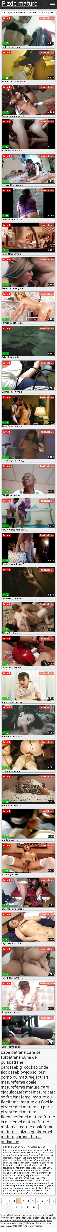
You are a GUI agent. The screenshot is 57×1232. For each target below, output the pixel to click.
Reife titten (20, 1217)
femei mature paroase (26, 1134)
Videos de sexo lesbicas (28, 1220)
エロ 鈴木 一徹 (20, 1226)
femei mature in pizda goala (27, 1129)
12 (22, 1207)
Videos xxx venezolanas (39, 1217)
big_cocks (25, 1067)
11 (15, 1207)
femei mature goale (25, 1126)
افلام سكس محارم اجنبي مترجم (37, 1215)
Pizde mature (19, 3)
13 (28, 1207)
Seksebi (4, 1215)
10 (52, 1200)
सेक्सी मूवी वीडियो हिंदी (26, 1223)
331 (35, 1207)
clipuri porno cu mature (23, 1075)
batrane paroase (12, 1065)
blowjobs (25, 1072)
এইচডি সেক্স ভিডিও (7, 1217)
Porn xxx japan (35, 1226)
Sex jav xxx (41, 1223)
